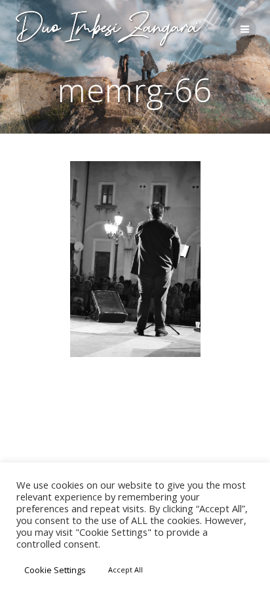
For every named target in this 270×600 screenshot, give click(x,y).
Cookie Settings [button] (55, 570)
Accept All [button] (125, 569)
